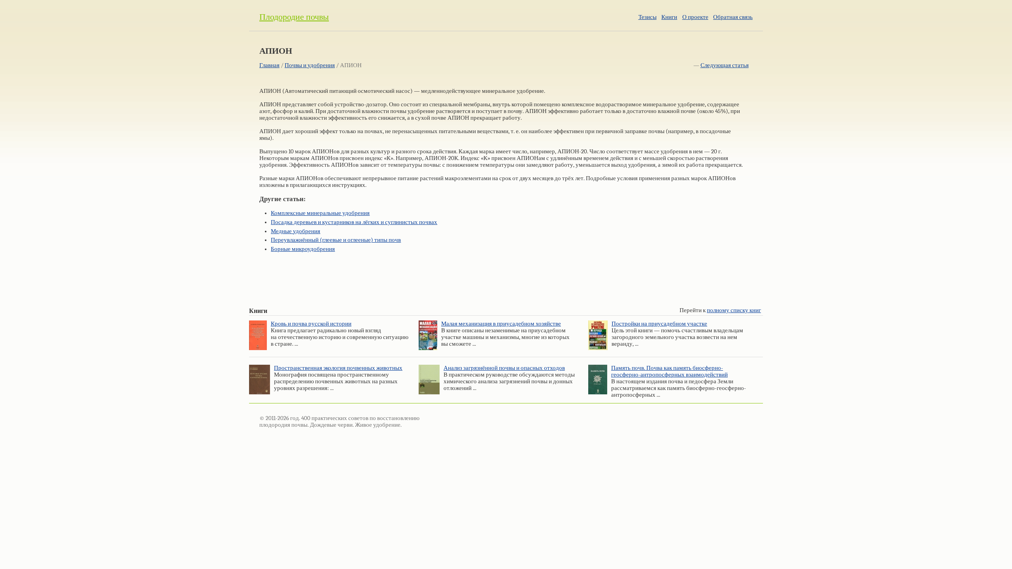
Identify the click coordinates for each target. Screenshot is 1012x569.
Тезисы (647, 17)
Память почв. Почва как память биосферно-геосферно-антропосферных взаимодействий (669, 371)
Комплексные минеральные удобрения (320, 213)
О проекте (695, 17)
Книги (669, 17)
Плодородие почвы (294, 17)
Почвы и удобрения (310, 65)
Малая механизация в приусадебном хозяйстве (501, 323)
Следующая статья (724, 65)
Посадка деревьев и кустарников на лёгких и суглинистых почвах (354, 222)
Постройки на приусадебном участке (659, 323)
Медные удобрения (295, 231)
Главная (269, 65)
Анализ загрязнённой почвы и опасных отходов (504, 368)
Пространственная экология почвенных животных (338, 368)
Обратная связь (733, 17)
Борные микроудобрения (303, 249)
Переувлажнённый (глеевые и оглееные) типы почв (336, 240)
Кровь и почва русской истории (311, 323)
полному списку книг (734, 310)
